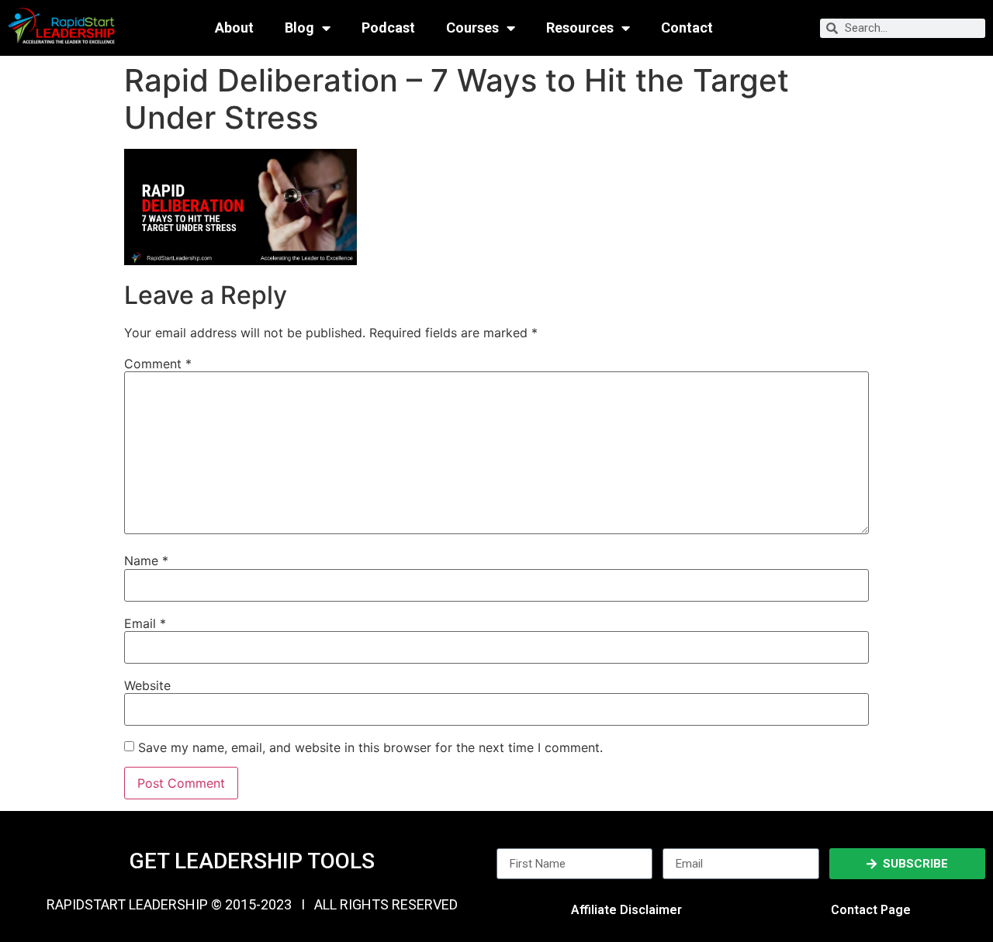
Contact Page (871, 909)
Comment (158, 363)
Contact (687, 28)
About (234, 28)
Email (145, 623)
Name (146, 560)
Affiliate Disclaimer (626, 909)
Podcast (388, 28)
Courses (472, 28)
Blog (299, 28)
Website (147, 685)
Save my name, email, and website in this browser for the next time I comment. (370, 747)
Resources (580, 28)
